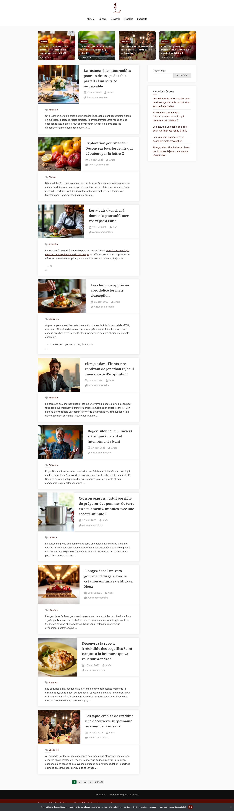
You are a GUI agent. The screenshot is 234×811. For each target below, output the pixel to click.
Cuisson (103, 19)
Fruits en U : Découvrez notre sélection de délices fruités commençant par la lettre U (54, 49)
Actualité (53, 109)
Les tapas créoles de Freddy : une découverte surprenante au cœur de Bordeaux (137, 49)
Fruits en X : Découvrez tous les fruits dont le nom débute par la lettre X (95, 49)
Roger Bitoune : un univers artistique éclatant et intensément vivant (110, 436)
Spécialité (142, 19)
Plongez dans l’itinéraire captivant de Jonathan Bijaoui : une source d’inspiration (109, 369)
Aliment (91, 19)
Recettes (128, 19)
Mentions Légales (119, 794)
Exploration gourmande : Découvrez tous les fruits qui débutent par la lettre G (175, 49)
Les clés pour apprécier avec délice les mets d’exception (110, 290)
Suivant (99, 781)
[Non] (230, 807)
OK (190, 807)
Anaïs (110, 92)
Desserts (115, 19)
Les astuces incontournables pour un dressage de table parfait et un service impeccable (171, 102)
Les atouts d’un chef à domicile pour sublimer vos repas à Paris (109, 215)
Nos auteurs (102, 794)
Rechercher (159, 70)
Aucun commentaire (97, 97)
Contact (134, 794)
